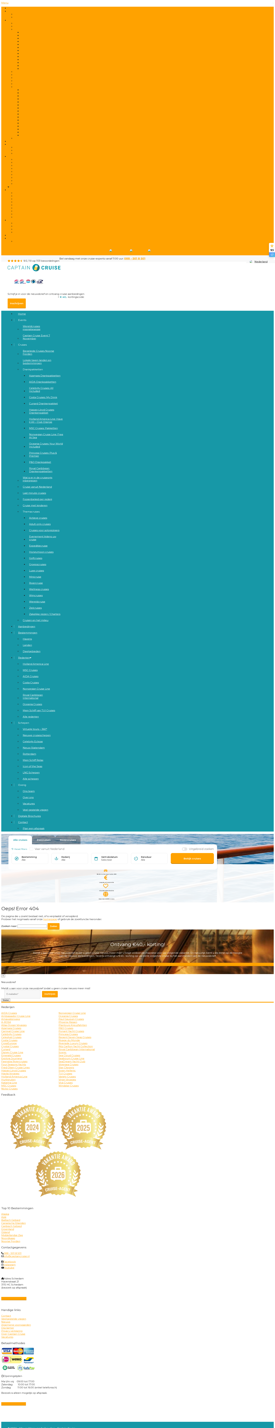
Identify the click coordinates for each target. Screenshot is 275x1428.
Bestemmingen (27, 632)
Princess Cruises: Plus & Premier (43, 454)
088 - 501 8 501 (134, 258)
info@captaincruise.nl (17, 1256)
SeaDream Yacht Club (72, 1061)
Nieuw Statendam (34, 747)
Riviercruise (36, 583)
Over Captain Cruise (13, 1333)
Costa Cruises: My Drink (43, 397)
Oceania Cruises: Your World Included (46, 445)
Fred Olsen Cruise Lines (15, 1067)
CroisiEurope (9, 1043)
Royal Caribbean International (33, 696)
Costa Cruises (31, 682)
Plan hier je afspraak (13, 1403)
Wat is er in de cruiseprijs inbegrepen (37, 479)
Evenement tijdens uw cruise (42, 538)
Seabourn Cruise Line (71, 1058)
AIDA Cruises (30, 676)
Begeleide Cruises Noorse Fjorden (38, 352)
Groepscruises (37, 564)
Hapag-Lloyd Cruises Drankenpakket (41, 411)
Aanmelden (137, 964)
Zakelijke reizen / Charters (44, 614)
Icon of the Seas (32, 766)
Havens (27, 638)
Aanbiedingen (16, 141)
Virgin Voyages (67, 1079)
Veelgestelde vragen (13, 1318)
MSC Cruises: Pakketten (43, 428)
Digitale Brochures (19, 235)
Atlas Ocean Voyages (14, 1025)
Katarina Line (9, 1082)
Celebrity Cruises (11, 1034)
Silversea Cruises (68, 1064)
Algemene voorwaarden (16, 1324)
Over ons (28, 797)
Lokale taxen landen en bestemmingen (40, 26)
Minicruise (35, 576)
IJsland (5, 1232)
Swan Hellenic (67, 1070)
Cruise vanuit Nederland (37, 486)
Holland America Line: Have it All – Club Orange (46, 420)
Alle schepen (24, 217)
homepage (50, 919)
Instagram (9, 1264)
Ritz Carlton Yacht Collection (76, 1046)
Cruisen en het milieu (29, 138)
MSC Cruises (30, 670)
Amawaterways (10, 1019)
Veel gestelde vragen (29, 232)
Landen (27, 645)
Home (11, 8)
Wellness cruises (39, 589)
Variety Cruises (67, 1076)
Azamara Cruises (11, 1028)
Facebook (9, 1261)
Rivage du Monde (69, 1040)
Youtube (9, 1267)
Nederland (261, 261)
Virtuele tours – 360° (35, 729)
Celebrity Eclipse (33, 741)
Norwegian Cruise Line (36, 688)
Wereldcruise (37, 601)
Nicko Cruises (9, 1088)
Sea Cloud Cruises (69, 1055)
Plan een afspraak (27, 241)
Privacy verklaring (11, 1330)
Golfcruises (35, 558)
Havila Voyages (10, 1073)
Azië (3, 1217)
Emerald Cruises (11, 1055)
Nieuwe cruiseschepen (37, 735)
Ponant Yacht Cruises (71, 1031)
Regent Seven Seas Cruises (75, 1037)
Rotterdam (29, 753)
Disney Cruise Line (12, 1052)
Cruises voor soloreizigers (44, 530)
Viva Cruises (66, 1082)
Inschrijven (16, 303)
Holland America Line (36, 663)
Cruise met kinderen (35, 505)
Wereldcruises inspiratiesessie (31, 328)
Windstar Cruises (69, 1085)
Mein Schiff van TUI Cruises (39, 710)
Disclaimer (7, 1327)
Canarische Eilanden (13, 1223)
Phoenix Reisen (68, 1022)
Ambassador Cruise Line (15, 1016)
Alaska (5, 1214)
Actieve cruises (38, 517)
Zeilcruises (35, 607)
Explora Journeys (11, 1058)
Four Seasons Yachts (13, 1064)
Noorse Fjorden (10, 1241)
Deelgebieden (25, 153)
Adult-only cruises (40, 524)
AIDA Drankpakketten (42, 381)
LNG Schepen (31, 772)
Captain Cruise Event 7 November (37, 17)
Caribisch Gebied (11, 1226)
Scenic (63, 1052)
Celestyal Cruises (11, 1037)
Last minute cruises (34, 493)
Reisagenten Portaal (13, 1298)
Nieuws (5, 1321)
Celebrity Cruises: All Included (41, 390)
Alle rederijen (24, 183)
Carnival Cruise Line (13, 1031)
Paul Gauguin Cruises (71, 1019)
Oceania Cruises (32, 704)
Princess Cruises (68, 1034)
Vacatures (29, 803)
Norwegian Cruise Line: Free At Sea (46, 436)
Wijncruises (36, 595)
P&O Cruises (66, 1028)
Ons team (29, 791)
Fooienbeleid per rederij (37, 499)
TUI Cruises (65, 1073)
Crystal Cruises (10, 1046)
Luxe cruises (36, 570)
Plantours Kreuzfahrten (73, 1025)
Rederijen (13, 156)
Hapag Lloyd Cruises (13, 1070)
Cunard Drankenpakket (43, 403)
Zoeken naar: (9, 926)
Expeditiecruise (38, 545)
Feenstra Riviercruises (14, 1061)
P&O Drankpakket (40, 462)
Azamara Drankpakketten (44, 375)
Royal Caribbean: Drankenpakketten (40, 470)
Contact (12, 238)
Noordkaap (8, 1238)
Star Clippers (66, 1067)
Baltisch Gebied (10, 1220)
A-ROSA (6, 1022)
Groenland (7, 1229)
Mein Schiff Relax (33, 760)
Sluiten (6, 1000)
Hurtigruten (8, 1079)
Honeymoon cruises (41, 551)
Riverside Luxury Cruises (73, 1043)
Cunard (5, 1049)
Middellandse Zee (12, 1235)
